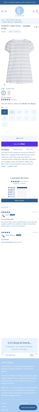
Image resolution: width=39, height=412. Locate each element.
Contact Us (23, 403)
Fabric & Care (17, 149)
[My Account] (32, 11)
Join (31, 355)
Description (5, 149)
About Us (4, 403)
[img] (5, 212)
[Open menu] (1, 11)
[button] (5, 99)
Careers (3, 406)
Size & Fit (29, 149)
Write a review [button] (19, 200)
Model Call (4, 410)
